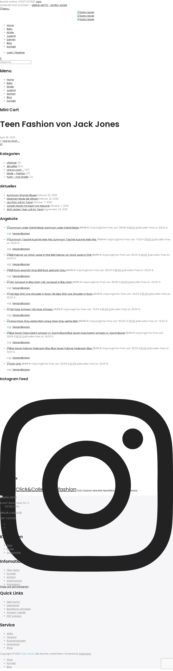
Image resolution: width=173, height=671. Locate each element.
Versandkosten (21, 233)
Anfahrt (11, 577)
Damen (11, 39)
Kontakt (11, 46)
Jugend (11, 36)
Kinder (10, 32)
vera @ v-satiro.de (11, 512)
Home (10, 25)
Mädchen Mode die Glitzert (23, 198)
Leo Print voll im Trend (20, 202)
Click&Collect (32, 489)
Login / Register (16, 52)
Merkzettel (13, 605)
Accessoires (14, 552)
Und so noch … (15, 170)
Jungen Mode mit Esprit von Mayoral (28, 206)
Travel (126, 490)
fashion (67, 489)
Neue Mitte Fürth (110, 490)
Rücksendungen (16, 640)
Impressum (13, 584)
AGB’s (10, 633)
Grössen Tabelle (16, 612)
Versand (11, 637)
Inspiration (85, 653)
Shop (121, 490)
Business (11, 490)
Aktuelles (12, 166)
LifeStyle (12, 162)
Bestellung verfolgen (19, 609)
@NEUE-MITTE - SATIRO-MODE (49, 5)
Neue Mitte (97, 490)
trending (133, 490)
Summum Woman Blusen (22, 195)
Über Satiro (13, 570)
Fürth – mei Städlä (17, 177)
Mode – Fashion (16, 173)
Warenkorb (13, 644)
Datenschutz (14, 580)
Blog (9, 43)
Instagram (87, 490)
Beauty (3, 490)
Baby (10, 29)
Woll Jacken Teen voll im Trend (25, 209)
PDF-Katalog (14, 616)
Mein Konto (13, 602)
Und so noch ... (11, 141)
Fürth (79, 490)
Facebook (53, 490)
